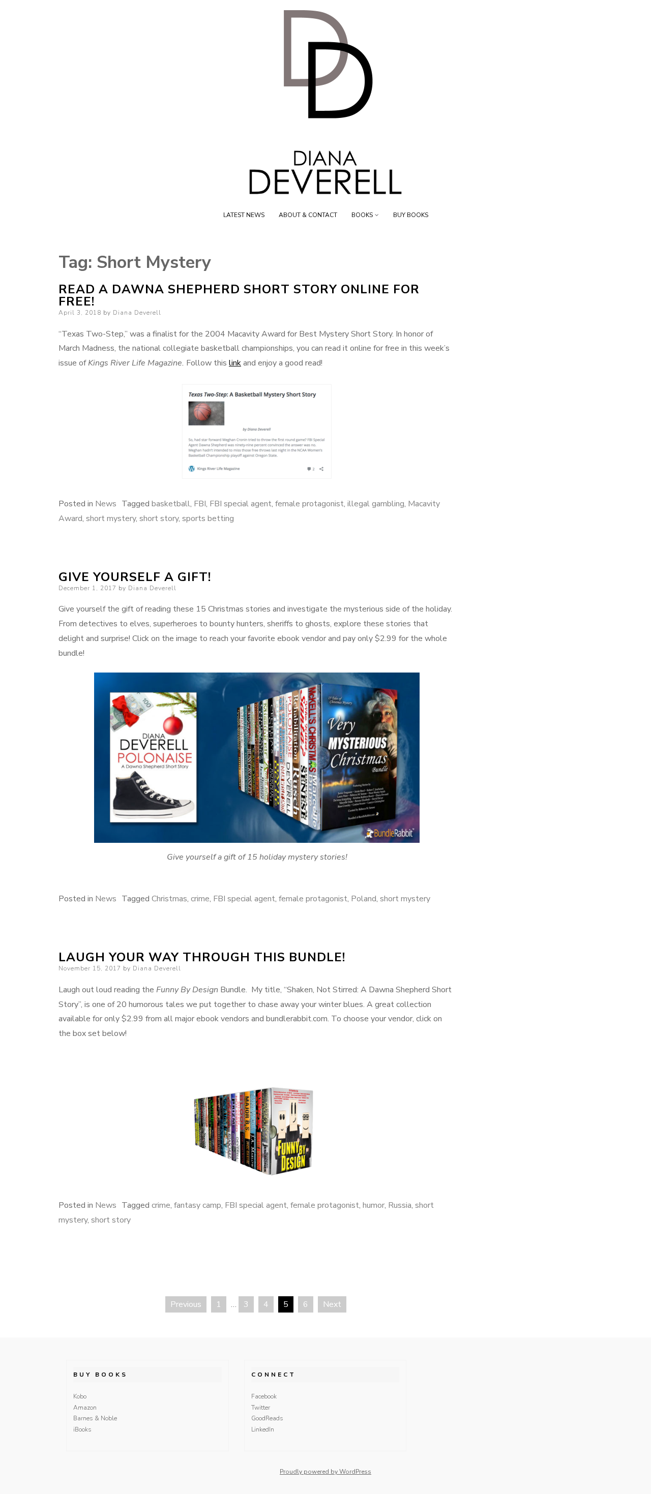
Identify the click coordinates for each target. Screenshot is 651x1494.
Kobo (79, 1396)
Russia (399, 1205)
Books (362, 215)
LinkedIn (262, 1429)
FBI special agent (241, 503)
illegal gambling (375, 503)
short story (159, 518)
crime (200, 898)
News (105, 503)
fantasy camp (197, 1205)
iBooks (82, 1429)
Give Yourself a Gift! (134, 577)
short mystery (111, 518)
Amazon (85, 1408)
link (235, 363)
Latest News (243, 215)
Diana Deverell (137, 313)
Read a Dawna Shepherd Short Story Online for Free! (239, 295)
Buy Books (410, 215)
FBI (200, 503)
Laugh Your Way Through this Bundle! (201, 957)
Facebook (264, 1396)
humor (373, 1205)
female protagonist (309, 503)
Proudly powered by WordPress (325, 1472)
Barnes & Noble (95, 1418)
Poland (363, 898)
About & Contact (308, 215)
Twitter (260, 1408)
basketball (171, 503)
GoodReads (267, 1418)
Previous (185, 1304)
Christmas (169, 898)
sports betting (208, 518)
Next (332, 1304)
